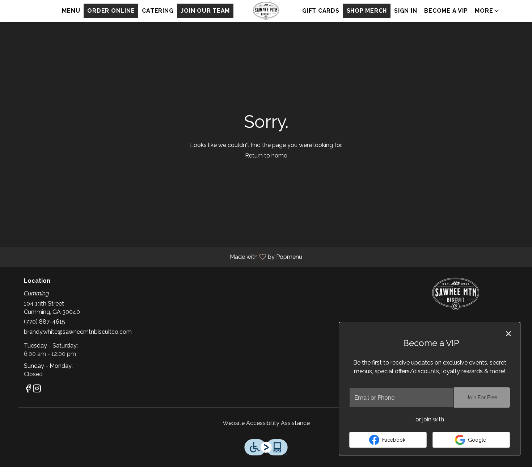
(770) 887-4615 (44, 321)
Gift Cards (320, 10)
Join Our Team (205, 10)
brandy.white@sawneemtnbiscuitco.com (78, 331)
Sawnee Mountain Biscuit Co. (456, 294)
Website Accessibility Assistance (266, 423)
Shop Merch (367, 10)
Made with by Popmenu (153, 256)
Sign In (405, 10)
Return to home (266, 155)
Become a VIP (446, 10)
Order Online (111, 10)
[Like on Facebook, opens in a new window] (28, 389)
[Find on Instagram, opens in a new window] (37, 389)
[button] (487, 11)
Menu (71, 10)
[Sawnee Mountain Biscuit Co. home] (266, 11)
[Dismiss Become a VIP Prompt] (508, 333)
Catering (157, 10)
